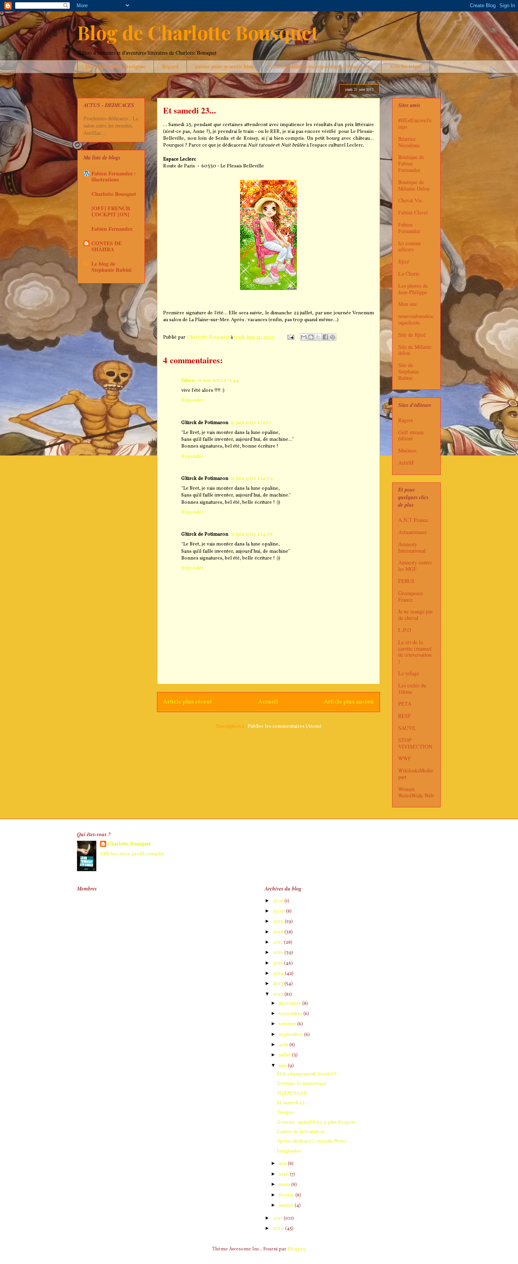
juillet (285, 1055)
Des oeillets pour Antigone (116, 66)
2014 (279, 973)
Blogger (296, 1249)
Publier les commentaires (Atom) (284, 726)
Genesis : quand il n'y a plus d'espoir (316, 1122)
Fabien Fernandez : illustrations (113, 176)
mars (285, 1184)
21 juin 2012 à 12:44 (218, 380)
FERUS (406, 581)
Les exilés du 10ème (412, 688)
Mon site (407, 303)
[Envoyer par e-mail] (304, 337)
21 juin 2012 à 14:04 (252, 478)
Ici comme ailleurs (409, 246)
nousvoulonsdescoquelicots (416, 319)
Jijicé (403, 261)
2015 (278, 963)
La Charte (408, 273)
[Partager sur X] (318, 337)
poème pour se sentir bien (224, 66)
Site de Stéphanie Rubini (408, 371)
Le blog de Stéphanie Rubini (111, 267)
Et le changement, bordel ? (307, 1074)
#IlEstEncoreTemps (415, 123)
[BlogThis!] (311, 337)
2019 (279, 921)
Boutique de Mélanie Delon (414, 185)
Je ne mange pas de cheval (415, 614)
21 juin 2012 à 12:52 (251, 422)
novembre (291, 1013)
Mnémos (407, 450)
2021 (278, 901)
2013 (278, 983)
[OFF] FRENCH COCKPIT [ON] (110, 211)
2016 (278, 952)
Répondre (192, 400)
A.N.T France (413, 519)
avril (284, 1174)
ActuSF (406, 462)
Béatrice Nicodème (409, 142)
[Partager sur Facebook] (325, 337)
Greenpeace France (410, 596)
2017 (278, 942)
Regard (170, 66)
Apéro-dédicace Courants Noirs (312, 1141)
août (284, 1045)
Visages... (287, 1112)
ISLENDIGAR (292, 1093)
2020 (279, 911)
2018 (278, 932)
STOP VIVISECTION (415, 743)
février (287, 1195)
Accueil (268, 702)
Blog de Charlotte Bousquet (197, 32)
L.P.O (404, 630)
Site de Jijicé (411, 334)
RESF (404, 715)
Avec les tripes (405, 66)
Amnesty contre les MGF (415, 565)
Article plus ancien (349, 702)
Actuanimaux (412, 532)
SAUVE (407, 727)
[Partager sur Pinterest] (332, 337)
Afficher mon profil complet (132, 854)
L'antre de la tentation (300, 1131)
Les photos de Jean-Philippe (413, 289)
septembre (291, 1034)
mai (283, 1163)
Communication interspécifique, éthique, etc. (321, 66)
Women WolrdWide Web (416, 792)
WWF (404, 758)
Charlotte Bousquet (113, 194)
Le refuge (408, 673)
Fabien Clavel (413, 212)
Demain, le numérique (301, 1083)
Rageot (405, 420)
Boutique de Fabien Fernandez (411, 163)
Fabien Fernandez (111, 229)
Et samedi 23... (293, 1103)
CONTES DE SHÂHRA (106, 246)
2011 (278, 1218)
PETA (404, 703)
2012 (278, 994)
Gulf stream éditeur (411, 435)
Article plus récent (187, 702)
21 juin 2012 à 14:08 (252, 534)
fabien (188, 380)
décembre (290, 1003)
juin (283, 1065)
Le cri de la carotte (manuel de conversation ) (415, 651)
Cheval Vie (410, 200)
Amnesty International (411, 547)
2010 (279, 1228)
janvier (287, 1205)
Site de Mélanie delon (415, 350)
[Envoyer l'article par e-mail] (290, 337)
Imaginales (289, 1151)
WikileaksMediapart (415, 773)
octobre (288, 1024)
